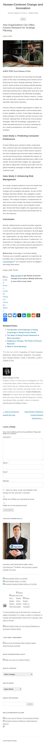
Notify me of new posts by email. (15, 505)
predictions (27, 355)
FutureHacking (8, 262)
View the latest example (11, 646)
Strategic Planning (13, 357)
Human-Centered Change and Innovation (23, 6)
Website (6, 481)
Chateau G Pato (8, 360)
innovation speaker (31, 567)
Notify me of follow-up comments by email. (18, 499)
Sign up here (16, 276)
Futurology (23, 352)
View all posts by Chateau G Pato (15, 403)
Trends (23, 357)
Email (5, 472)
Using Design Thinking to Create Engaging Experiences (34, 415)
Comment (7, 437)
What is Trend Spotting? (17, 346)
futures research (17, 355)
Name (5, 463)
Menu (23, 19)
